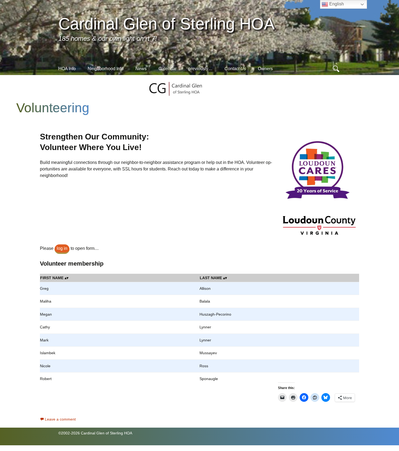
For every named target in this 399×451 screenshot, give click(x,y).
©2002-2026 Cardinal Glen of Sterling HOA (95, 433)
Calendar (167, 68)
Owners (265, 68)
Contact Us (235, 68)
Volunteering (52, 108)
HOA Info (67, 68)
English (336, 4)
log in (62, 248)
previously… (200, 68)
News (141, 68)
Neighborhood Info (105, 68)
